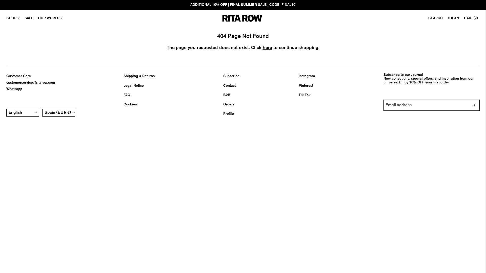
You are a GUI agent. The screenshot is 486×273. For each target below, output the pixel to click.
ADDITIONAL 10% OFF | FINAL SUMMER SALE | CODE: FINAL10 (242, 4)
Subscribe (231, 76)
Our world (48, 18)
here (267, 48)
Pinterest (306, 85)
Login (453, 18)
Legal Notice (134, 85)
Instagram (307, 76)
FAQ (127, 95)
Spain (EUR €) (58, 113)
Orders (228, 104)
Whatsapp (14, 88)
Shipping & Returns (139, 76)
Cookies (130, 104)
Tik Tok (305, 95)
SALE (29, 18)
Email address (399, 99)
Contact (229, 85)
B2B (226, 95)
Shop (11, 18)
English (15, 113)
